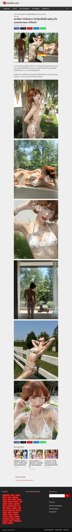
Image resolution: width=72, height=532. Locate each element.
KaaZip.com (12, 530)
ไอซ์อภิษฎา (10, 523)
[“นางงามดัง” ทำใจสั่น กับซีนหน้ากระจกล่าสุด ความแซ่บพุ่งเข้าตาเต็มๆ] (51, 454)
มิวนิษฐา (15, 506)
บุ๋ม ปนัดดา (10, 503)
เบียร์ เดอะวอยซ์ (12, 510)
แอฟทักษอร (5, 521)
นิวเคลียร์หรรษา (15, 497)
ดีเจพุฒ (9, 497)
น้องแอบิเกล (10, 501)
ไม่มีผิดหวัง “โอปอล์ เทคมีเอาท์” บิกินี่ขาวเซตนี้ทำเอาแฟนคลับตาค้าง (20, 463)
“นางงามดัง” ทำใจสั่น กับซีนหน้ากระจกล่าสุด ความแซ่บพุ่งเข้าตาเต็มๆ (51, 463)
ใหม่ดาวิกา (5, 523)
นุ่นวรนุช (4, 499)
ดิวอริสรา (4, 497)
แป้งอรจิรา (10, 514)
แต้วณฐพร (5, 514)
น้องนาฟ (9, 499)
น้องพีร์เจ (14, 499)
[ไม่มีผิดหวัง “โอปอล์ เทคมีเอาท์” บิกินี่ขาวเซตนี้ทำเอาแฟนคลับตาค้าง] (21, 454)
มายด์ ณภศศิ (9, 506)
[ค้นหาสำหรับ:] (59, 495)
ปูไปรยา (4, 506)
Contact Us (52, 512)
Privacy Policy (53, 509)
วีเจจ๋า (4, 508)
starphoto (45, 8)
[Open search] (67, 8)
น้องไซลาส (16, 501)
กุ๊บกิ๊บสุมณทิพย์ (6, 495)
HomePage (6, 8)
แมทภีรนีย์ (12, 518)
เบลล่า (19, 508)
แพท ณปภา (5, 516)
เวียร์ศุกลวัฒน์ (15, 512)
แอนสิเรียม (17, 518)
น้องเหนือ (4, 501)
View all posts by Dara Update (24, 480)
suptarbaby (35, 8)
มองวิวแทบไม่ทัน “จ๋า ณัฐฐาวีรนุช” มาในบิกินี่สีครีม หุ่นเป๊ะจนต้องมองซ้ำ (36, 464)
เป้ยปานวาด (18, 510)
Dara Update (23, 25)
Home (15, 14)
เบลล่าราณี (5, 510)
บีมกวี (21, 501)
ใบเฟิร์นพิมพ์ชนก (17, 521)
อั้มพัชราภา (9, 508)
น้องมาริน (19, 499)
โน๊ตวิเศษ (11, 521)
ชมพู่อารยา (18, 495)
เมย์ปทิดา (5, 512)
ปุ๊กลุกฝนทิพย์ (16, 503)
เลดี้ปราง (9, 512)
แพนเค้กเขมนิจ (6, 518)
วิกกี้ (19, 506)
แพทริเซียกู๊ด (16, 516)
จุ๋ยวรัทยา (12, 495)
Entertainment (24, 8)
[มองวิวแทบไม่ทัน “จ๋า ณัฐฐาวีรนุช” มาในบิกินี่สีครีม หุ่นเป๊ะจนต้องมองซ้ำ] (36, 454)
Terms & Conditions (55, 506)
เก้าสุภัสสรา (14, 508)
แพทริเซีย (11, 516)
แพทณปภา (16, 514)
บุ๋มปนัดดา (5, 503)
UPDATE (14, 8)
